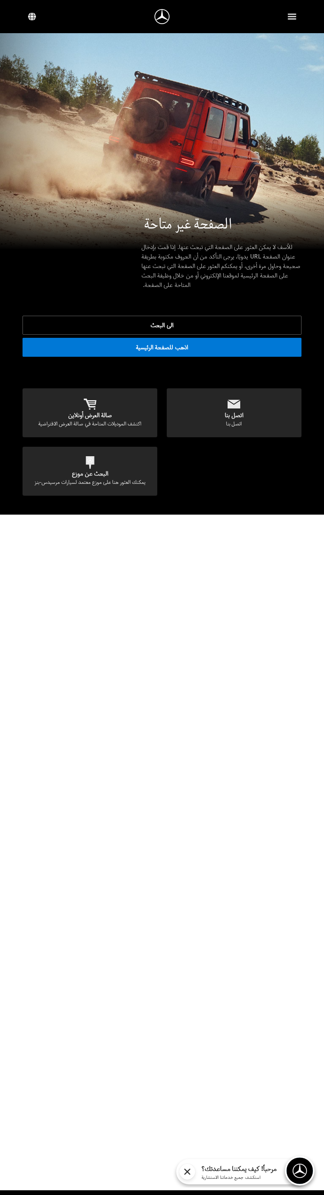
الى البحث (162, 325)
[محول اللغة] (32, 16)
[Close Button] (187, 1172)
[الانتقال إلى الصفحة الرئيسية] (162, 16)
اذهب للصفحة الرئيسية (162, 347)
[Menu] (292, 16)
